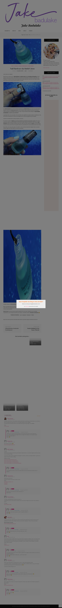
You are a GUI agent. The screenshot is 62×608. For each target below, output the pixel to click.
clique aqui (27, 306)
